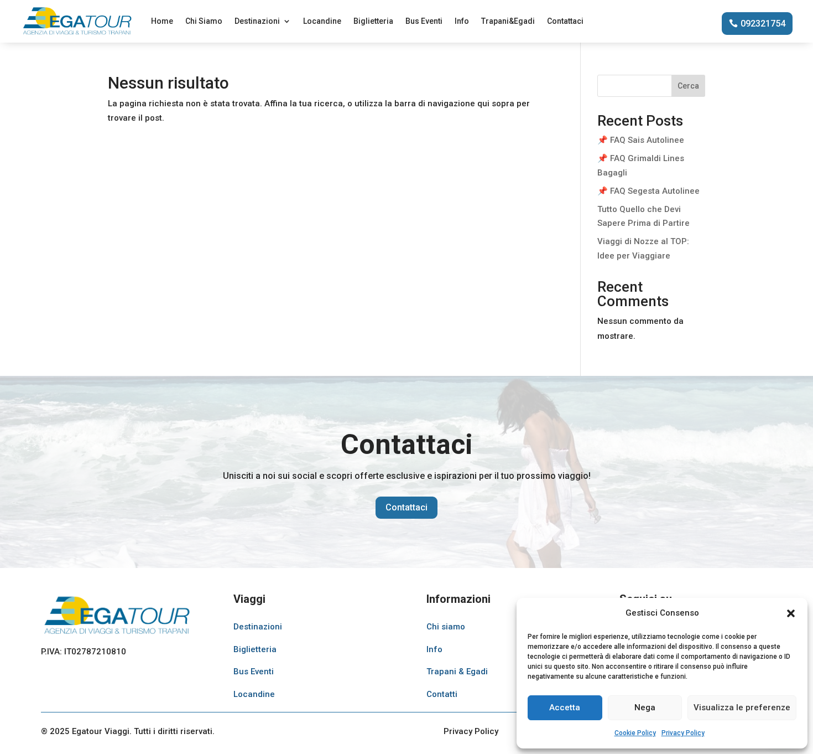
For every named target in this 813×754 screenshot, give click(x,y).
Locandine (322, 21)
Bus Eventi (423, 21)
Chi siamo (445, 627)
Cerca (688, 85)
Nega (644, 707)
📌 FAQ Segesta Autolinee (648, 191)
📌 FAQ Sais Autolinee (640, 140)
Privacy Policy (683, 733)
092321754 (763, 23)
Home (162, 21)
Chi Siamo (203, 21)
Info (462, 21)
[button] (790, 613)
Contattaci (565, 21)
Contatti (441, 694)
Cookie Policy (635, 733)
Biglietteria (373, 21)
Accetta (564, 707)
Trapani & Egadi (457, 671)
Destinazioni (257, 21)
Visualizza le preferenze (742, 707)
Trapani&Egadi (508, 21)
